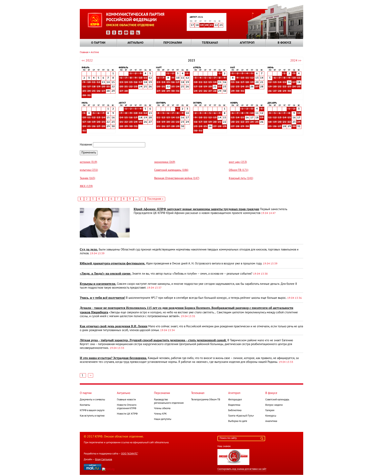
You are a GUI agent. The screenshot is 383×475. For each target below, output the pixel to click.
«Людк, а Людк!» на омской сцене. (105, 274)
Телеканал (210, 43)
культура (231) (89, 170)
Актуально (135, 43)
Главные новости (126, 400)
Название (86, 144)
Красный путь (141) (241, 178)
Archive (95, 52)
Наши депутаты (162, 419)
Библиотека (234, 410)
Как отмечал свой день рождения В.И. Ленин (113, 326)
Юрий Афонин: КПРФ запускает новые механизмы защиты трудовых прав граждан (196, 209)
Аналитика (271, 421)
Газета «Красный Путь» (241, 416)
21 (211, 25)
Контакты (85, 405)
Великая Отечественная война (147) (176, 178)
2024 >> (295, 60)
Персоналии (172, 43)
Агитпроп (247, 43)
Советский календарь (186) (171, 170)
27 (103, 91)
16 (84, 87)
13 (121, 82)
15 (130, 82)
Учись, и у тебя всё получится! (102, 298)
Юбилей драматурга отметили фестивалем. (112, 263)
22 (130, 87)
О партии (98, 43)
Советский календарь (277, 400)
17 (89, 87)
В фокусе (284, 43)
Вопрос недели (274, 405)
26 (98, 91)
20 (206, 25)
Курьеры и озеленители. (98, 284)
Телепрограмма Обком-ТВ (205, 400)
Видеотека (234, 405)
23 (84, 91)
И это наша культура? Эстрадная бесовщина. (113, 358)
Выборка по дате (237, 421)
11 (93, 82)
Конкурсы (270, 416)
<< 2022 (87, 60)
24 (89, 91)
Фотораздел (235, 400)
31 (89, 95)
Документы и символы (92, 400)
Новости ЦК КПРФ (127, 414)
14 (126, 82)
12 (98, 82)
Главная (84, 52)
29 (168, 91)
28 (126, 91)
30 (84, 95)
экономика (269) (164, 162)
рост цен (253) (238, 162)
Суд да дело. (89, 249)
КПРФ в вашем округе (92, 410)
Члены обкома (162, 408)
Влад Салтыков (103, 459)
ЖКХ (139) (86, 186)
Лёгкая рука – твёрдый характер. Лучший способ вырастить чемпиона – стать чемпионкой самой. (153, 340)
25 (93, 91)
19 (201, 25)
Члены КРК (160, 414)
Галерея (269, 410)
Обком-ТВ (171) (238, 170)
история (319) (88, 162)
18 (93, 87)
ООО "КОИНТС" (129, 454)
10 (89, 82)
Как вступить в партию (92, 416)
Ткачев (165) (87, 178)
